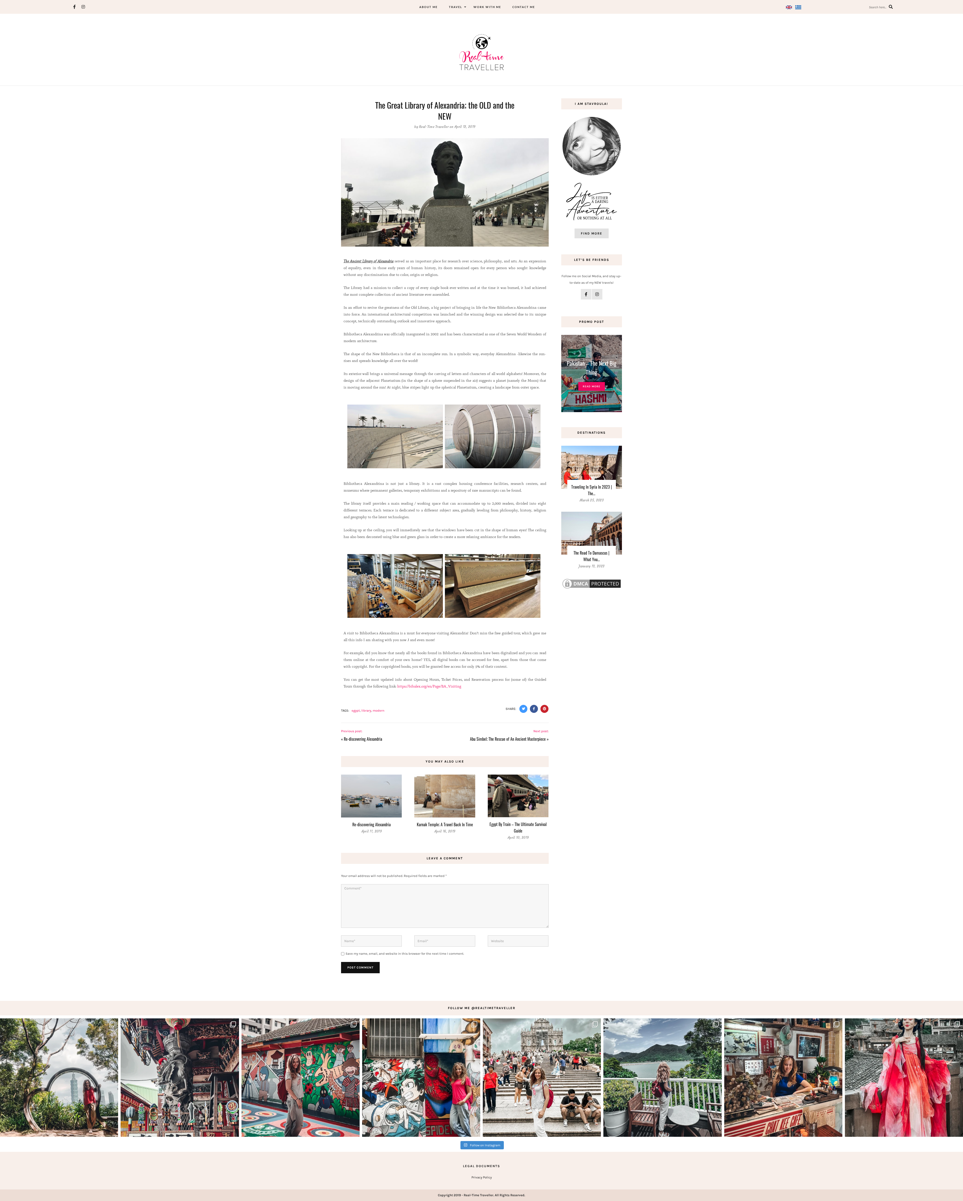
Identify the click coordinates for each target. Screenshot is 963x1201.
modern (378, 710)
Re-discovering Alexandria (363, 739)
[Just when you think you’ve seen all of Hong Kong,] (662, 1077)
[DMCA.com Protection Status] (591, 583)
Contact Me (523, 7)
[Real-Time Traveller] (481, 52)
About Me (428, 7)
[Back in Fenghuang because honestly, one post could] (904, 1077)
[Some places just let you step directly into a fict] (421, 1077)
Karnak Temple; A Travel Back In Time (445, 824)
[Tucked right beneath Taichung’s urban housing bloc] (301, 1077)
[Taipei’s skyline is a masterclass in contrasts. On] (59, 1077)
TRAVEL (455, 7)
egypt (356, 710)
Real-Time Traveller (434, 127)
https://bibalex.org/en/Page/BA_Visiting (429, 686)
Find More (591, 233)
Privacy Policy (481, 1177)
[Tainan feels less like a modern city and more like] (180, 1077)
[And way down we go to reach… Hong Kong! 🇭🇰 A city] (783, 1077)
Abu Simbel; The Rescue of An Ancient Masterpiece (508, 739)
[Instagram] (83, 7)
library (366, 710)
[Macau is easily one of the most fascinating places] (542, 1077)
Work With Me (487, 7)
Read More (591, 386)
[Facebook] (74, 7)
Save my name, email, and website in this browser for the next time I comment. (405, 953)
